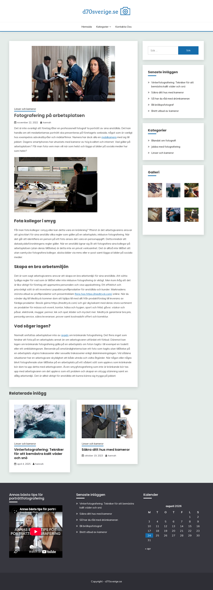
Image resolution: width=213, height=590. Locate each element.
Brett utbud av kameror (165, 110)
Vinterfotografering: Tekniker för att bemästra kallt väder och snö (39, 453)
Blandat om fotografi (163, 140)
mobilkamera (109, 137)
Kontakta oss (123, 26)
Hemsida (86, 26)
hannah (47, 122)
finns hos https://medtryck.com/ (93, 293)
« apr (148, 548)
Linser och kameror (25, 108)
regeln (65, 335)
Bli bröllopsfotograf (162, 104)
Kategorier (102, 26)
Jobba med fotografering (165, 146)
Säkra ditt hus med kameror (106, 449)
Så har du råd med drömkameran (170, 98)
